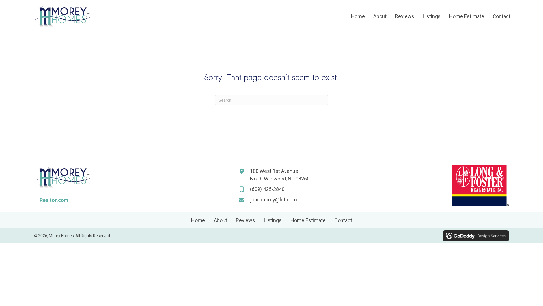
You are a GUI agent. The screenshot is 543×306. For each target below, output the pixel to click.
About (220, 220)
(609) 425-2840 (267, 189)
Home (198, 220)
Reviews (245, 220)
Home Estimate (308, 220)
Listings (273, 220)
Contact (343, 220)
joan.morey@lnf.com (273, 200)
